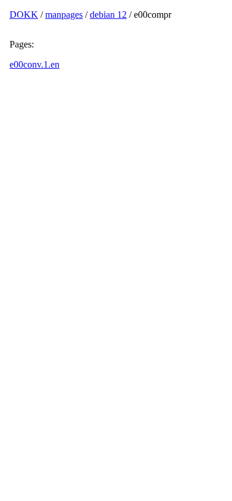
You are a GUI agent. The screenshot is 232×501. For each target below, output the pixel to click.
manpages (64, 14)
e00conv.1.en (34, 64)
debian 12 (108, 14)
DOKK (24, 14)
